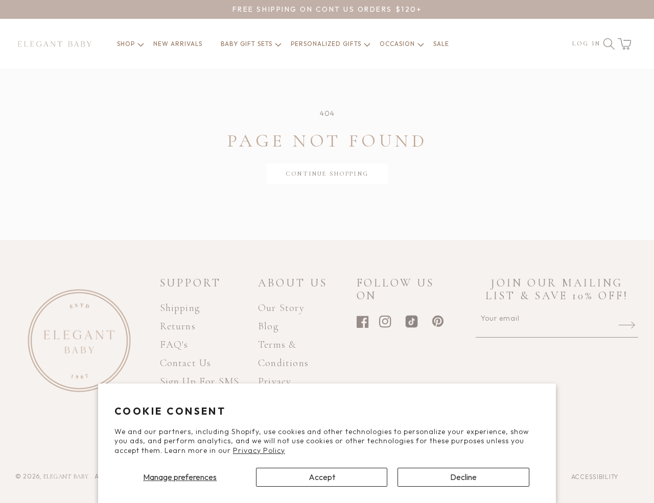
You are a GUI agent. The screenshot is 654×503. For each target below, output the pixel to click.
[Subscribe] (627, 325)
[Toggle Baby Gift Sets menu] (274, 44)
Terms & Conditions (283, 354)
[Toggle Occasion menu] (416, 44)
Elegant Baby (66, 476)
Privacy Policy (259, 450)
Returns (178, 326)
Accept (322, 477)
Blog (268, 326)
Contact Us (186, 363)
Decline (463, 477)
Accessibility (594, 477)
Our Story (281, 308)
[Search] (609, 44)
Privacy (274, 381)
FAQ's (174, 345)
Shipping (180, 308)
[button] (624, 44)
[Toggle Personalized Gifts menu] (362, 44)
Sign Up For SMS (200, 381)
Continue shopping (327, 173)
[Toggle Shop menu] (136, 44)
